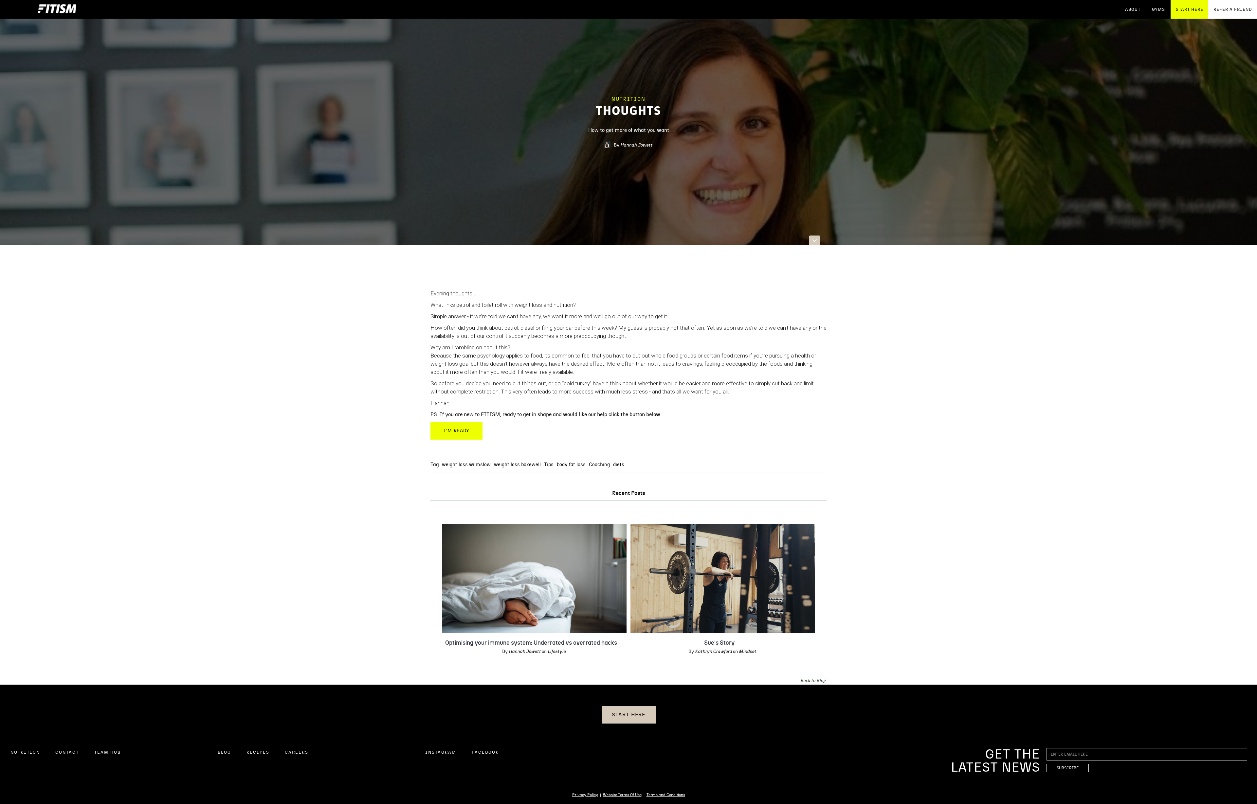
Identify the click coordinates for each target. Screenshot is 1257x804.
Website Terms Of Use (622, 795)
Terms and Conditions (666, 795)
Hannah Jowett (636, 145)
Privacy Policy (585, 795)
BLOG (224, 752)
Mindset (747, 651)
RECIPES (257, 752)
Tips (549, 464)
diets (618, 464)
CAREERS (296, 752)
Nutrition (628, 99)
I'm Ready (456, 430)
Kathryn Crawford (713, 651)
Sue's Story (719, 643)
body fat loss (571, 464)
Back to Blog (813, 680)
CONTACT (67, 752)
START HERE (1189, 10)
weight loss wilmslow (466, 464)
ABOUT (1132, 10)
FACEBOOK (485, 752)
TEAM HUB (107, 752)
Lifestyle (557, 651)
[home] (57, 9)
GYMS (1158, 10)
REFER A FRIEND (1232, 10)
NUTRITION (25, 752)
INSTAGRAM (440, 752)
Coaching (599, 464)
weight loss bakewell (517, 464)
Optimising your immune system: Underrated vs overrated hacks (531, 643)
